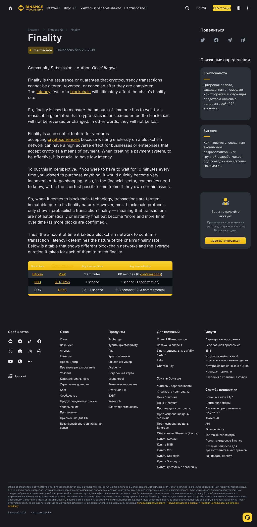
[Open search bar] (186, 8)
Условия (65, 373)
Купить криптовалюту (123, 345)
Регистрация (222, 8)
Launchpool (116, 378)
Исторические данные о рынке (227, 365)
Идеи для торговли (218, 371)
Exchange (114, 339)
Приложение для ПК (74, 418)
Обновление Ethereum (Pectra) (177, 433)
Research (114, 401)
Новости (65, 356)
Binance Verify (214, 429)
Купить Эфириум (168, 461)
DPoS (65, 282)
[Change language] (238, 8)
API (207, 423)
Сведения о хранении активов (226, 377)
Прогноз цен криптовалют (175, 408)
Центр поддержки (217, 402)
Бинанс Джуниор (120, 361)
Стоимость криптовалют (174, 391)
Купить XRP (164, 450)
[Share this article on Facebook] (216, 40)
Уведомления (69, 406)
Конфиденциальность (75, 378)
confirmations (150, 274)
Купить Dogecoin (168, 455)
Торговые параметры (220, 434)
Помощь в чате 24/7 (219, 397)
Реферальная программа (222, 345)
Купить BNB (165, 444)
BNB (37, 282)
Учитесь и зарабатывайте (174, 386)
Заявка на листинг (169, 345)
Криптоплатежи (119, 356)
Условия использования (151, 502)
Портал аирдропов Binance (223, 440)
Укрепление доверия (74, 384)
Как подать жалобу (218, 455)
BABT (112, 395)
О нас (64, 339)
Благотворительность (123, 406)
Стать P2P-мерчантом (172, 339)
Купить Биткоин (167, 439)
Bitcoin (37, 274)
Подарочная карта (121, 373)
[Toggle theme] (247, 8)
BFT (57, 282)
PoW (62, 274)
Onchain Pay (165, 365)
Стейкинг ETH (117, 390)
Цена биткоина (167, 397)
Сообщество (68, 395)
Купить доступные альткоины (177, 467)
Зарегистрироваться (225, 240)
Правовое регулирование (77, 367)
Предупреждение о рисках (79, 401)
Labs (160, 360)
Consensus (62, 265)
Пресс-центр (69, 361)
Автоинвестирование (122, 384)
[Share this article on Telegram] (229, 40)
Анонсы (65, 350)
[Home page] (30, 8)
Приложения (69, 412)
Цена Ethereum (167, 402)
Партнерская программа (222, 339)
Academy (114, 367)
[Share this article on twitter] (202, 40)
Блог (63, 390)
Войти (201, 8)
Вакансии (66, 345)
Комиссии (212, 418)
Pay (110, 350)
